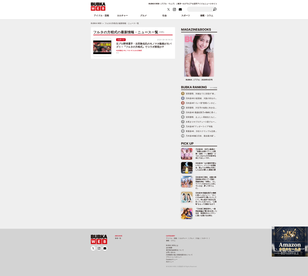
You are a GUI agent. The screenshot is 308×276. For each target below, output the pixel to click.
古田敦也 (120, 50)
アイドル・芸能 (171, 238)
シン (117, 53)
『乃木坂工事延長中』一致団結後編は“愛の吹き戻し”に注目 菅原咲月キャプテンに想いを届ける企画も (206, 212)
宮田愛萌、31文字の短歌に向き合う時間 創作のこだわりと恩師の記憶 (216, 107)
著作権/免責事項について (175, 250)
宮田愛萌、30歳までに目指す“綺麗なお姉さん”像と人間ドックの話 (215, 93)
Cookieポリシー (171, 259)
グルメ (191, 238)
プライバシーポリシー (174, 257)
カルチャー (183, 238)
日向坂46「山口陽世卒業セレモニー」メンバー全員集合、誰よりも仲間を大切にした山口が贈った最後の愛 (206, 166)
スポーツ (121, 40)
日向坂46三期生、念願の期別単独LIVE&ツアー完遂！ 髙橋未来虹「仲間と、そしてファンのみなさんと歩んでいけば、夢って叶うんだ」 (206, 182)
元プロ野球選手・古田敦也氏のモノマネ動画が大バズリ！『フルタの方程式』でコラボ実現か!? (143, 45)
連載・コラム (170, 240)
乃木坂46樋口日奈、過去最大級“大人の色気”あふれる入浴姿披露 (214, 136)
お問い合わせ (170, 252)
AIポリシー (170, 262)
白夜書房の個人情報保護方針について (179, 255)
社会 (197, 238)
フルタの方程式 (137, 50)
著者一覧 (118, 238)
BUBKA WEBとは (172, 245)
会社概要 (169, 248)
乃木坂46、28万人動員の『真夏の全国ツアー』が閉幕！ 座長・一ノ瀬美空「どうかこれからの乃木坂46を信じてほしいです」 (206, 153)
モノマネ (127, 50)
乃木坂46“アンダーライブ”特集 (199, 126)
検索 (214, 9)
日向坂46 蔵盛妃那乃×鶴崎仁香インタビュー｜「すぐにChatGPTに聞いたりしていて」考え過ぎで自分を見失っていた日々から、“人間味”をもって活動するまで (206, 198)
